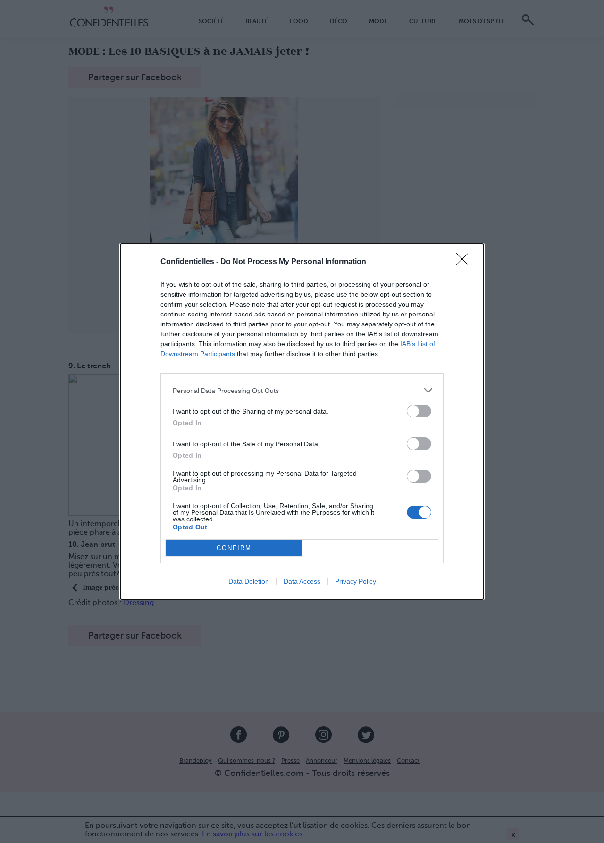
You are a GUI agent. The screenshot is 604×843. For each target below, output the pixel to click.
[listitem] (302, 390)
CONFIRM (234, 548)
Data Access (302, 581)
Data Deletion (248, 581)
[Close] (465, 262)
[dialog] (302, 421)
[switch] (419, 411)
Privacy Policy (355, 581)
